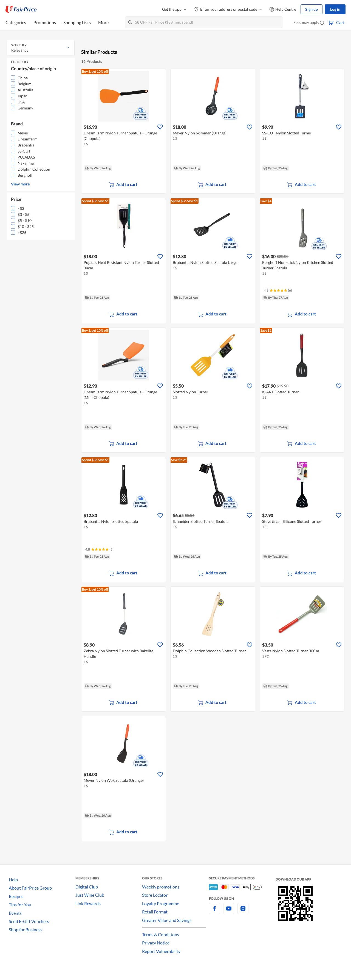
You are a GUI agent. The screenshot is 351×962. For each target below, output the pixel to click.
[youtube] (228, 911)
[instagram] (242, 911)
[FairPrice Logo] (21, 9)
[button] (322, 23)
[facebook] (214, 911)
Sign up (311, 9)
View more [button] (20, 184)
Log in (335, 9)
